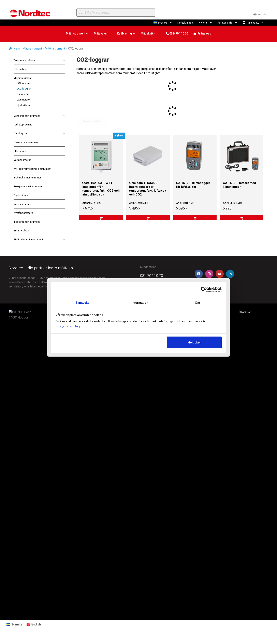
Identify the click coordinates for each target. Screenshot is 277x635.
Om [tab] (197, 302)
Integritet (245, 311)
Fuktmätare (20, 69)
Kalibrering (124, 33)
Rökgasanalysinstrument (28, 186)
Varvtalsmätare (22, 204)
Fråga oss (204, 33)
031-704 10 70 (178, 33)
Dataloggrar (21, 133)
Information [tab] (140, 302)
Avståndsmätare (23, 212)
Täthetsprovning (23, 124)
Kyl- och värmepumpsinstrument (32, 168)
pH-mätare (20, 151)
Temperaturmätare (24, 60)
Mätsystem (101, 33)
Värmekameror (22, 159)
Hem (17, 48)
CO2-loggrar (24, 88)
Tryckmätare (21, 195)
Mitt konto (253, 22)
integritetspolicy (68, 326)
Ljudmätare (23, 105)
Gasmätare (23, 94)
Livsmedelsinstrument (26, 142)
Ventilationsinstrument (27, 115)
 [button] (148, 218)
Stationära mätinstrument (28, 239)
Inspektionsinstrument (27, 221)
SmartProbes (21, 230)
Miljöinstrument (55, 48)
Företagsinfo (225, 22)
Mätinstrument (75, 33)
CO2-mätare (23, 83)
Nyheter (203, 22)
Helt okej (194, 342)
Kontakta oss (185, 22)
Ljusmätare (23, 99)
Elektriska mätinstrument (28, 177)
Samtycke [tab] (82, 302)
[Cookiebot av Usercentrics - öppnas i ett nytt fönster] (204, 289)
